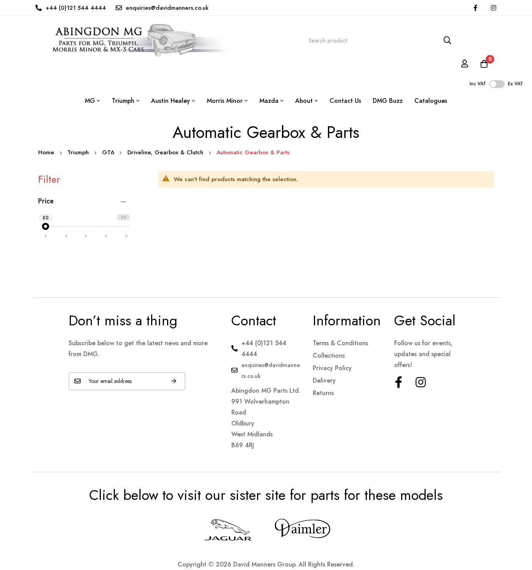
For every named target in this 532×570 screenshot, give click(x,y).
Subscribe (174, 381)
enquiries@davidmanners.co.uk (167, 8)
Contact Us (345, 100)
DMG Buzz (388, 100)
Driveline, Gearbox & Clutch (166, 152)
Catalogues (430, 100)
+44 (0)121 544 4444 (76, 8)
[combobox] (380, 40)
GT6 (109, 152)
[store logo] (136, 40)
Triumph (79, 152)
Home (47, 152)
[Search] (447, 40)
